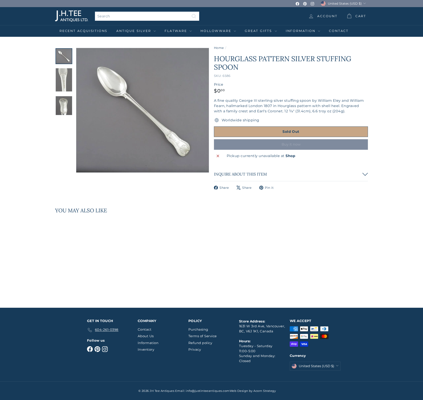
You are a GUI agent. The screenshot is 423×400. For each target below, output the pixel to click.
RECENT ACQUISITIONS (83, 31)
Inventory (146, 349)
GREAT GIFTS (259, 31)
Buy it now (291, 144)
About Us (146, 336)
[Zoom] (142, 110)
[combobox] (147, 16)
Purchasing (198, 329)
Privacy (194, 349)
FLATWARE (176, 31)
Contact (339, 31)
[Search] (193, 16)
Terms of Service (202, 336)
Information (301, 31)
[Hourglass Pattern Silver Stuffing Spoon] (79, 257)
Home (219, 48)
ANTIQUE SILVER (134, 31)
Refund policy (200, 343)
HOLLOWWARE (216, 31)
